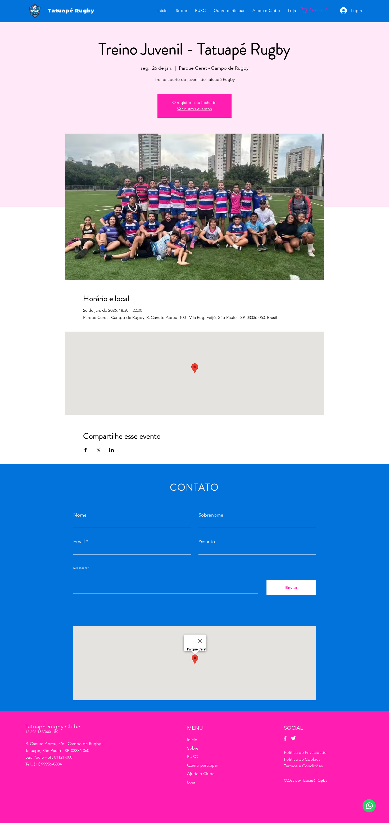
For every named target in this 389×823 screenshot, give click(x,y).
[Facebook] (285, 738)
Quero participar (202, 765)
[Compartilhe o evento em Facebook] (85, 450)
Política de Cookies (302, 759)
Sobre (192, 748)
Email (79, 541)
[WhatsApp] (369, 805)
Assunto (206, 541)
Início (192, 739)
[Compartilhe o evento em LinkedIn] (111, 450)
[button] (317, 10)
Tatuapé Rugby (70, 10)
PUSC (192, 756)
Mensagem (80, 568)
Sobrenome (210, 515)
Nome (80, 515)
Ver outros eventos (194, 108)
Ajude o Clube (201, 773)
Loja (191, 782)
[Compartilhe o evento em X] (98, 450)
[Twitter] (293, 738)
